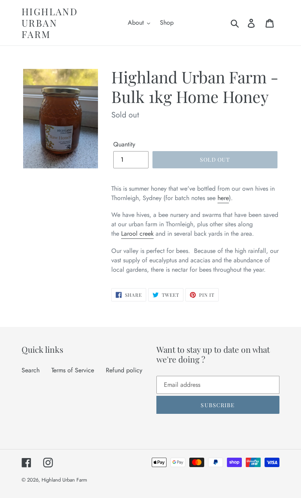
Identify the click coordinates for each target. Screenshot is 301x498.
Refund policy (124, 370)
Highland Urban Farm (50, 23)
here (223, 197)
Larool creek (137, 233)
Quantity (124, 144)
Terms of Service (72, 370)
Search (31, 370)
